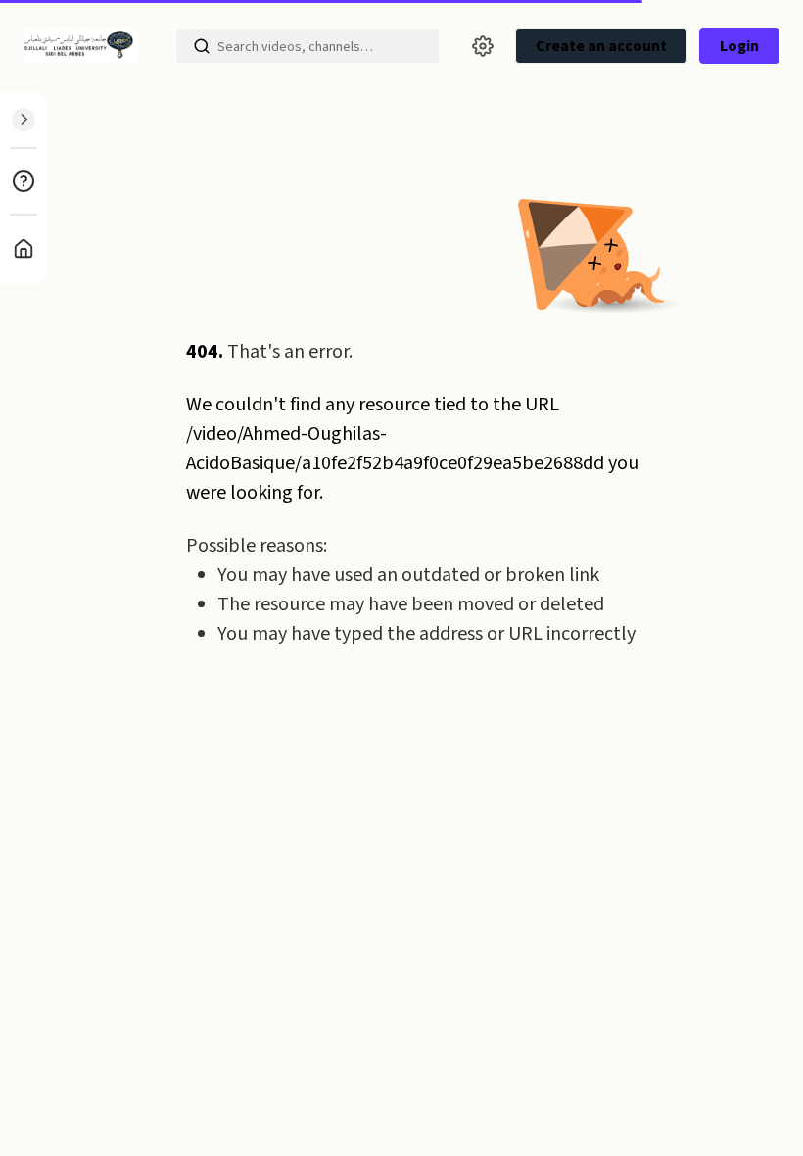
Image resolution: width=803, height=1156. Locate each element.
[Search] (202, 46)
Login (739, 46)
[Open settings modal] (482, 46)
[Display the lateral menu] (23, 119)
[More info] (23, 181)
